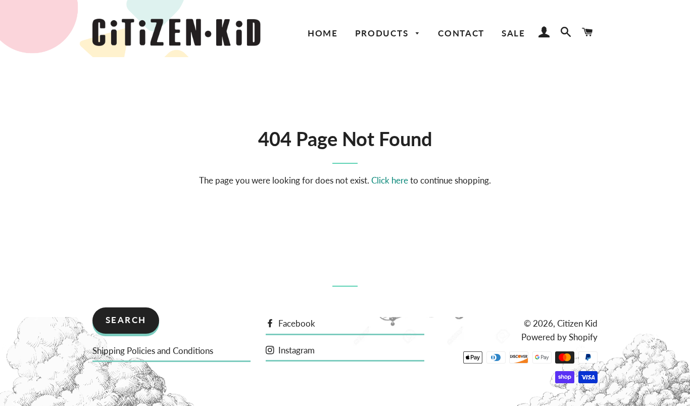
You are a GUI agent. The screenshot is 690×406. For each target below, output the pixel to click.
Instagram (295, 350)
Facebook (295, 323)
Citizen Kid (577, 323)
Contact (461, 33)
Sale (513, 33)
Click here (389, 180)
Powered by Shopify (559, 337)
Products (383, 33)
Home (323, 33)
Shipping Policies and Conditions (152, 350)
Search (126, 319)
